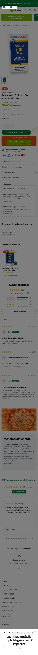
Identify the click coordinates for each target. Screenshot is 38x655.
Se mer (19, 648)
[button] (9, 7)
